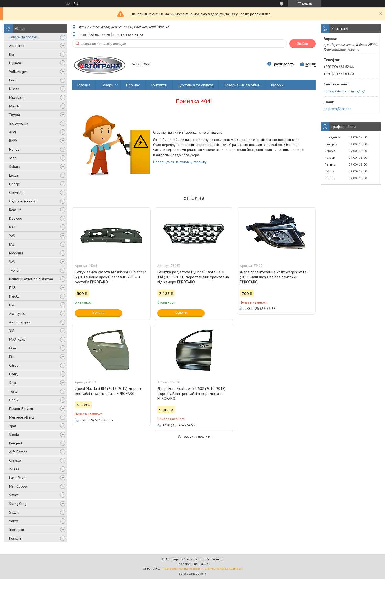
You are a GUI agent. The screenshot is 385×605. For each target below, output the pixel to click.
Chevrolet (17, 192)
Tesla (13, 391)
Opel (13, 348)
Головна (83, 85)
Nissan (14, 88)
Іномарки (16, 529)
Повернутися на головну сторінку (180, 162)
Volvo (13, 521)
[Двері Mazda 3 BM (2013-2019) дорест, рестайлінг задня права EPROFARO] (111, 350)
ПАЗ (12, 287)
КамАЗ (14, 296)
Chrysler (15, 460)
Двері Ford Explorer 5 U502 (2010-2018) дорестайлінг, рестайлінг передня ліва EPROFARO (191, 393)
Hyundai (15, 62)
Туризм (15, 270)
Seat (12, 382)
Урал (13, 426)
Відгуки (277, 85)
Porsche (15, 538)
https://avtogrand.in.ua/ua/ (344, 91)
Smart (13, 495)
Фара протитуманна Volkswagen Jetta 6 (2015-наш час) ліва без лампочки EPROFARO (275, 277)
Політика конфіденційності (222, 568)
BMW (13, 140)
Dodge (14, 184)
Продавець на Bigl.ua (192, 564)
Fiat (12, 356)
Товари (107, 85)
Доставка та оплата (195, 85)
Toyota (14, 114)
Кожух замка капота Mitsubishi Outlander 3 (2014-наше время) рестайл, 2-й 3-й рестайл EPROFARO (110, 277)
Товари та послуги (23, 37)
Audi (12, 132)
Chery (13, 374)
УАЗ (12, 235)
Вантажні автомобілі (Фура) (31, 279)
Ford (12, 80)
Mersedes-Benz (21, 417)
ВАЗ (12, 227)
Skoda (14, 434)
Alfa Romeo (18, 451)
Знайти (302, 44)
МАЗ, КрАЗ (17, 339)
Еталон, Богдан (21, 408)
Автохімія (16, 45)
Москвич (16, 253)
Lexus (13, 175)
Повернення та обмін (242, 85)
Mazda (14, 106)
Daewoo (15, 218)
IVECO (14, 469)
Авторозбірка (20, 322)
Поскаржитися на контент (181, 568)
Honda (14, 149)
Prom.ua (217, 559)
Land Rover (18, 477)
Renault (15, 209)
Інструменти (18, 123)
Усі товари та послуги (194, 436)
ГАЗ (11, 244)
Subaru (14, 166)
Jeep (12, 158)
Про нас (133, 85)
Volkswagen (18, 71)
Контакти (159, 85)
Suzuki (14, 512)
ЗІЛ (11, 330)
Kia (11, 54)
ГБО (12, 304)
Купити (98, 312)
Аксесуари (17, 313)
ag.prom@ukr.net (337, 108)
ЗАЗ (12, 261)
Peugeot (15, 443)
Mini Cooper (18, 486)
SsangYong (17, 503)
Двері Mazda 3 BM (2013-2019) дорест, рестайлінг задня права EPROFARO (108, 391)
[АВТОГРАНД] (99, 64)
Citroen (14, 365)
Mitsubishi (16, 97)
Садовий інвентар (23, 201)
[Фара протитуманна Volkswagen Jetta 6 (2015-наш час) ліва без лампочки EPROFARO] (276, 234)
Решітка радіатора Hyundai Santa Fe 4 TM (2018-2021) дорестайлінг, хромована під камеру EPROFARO (193, 277)
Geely (14, 400)
